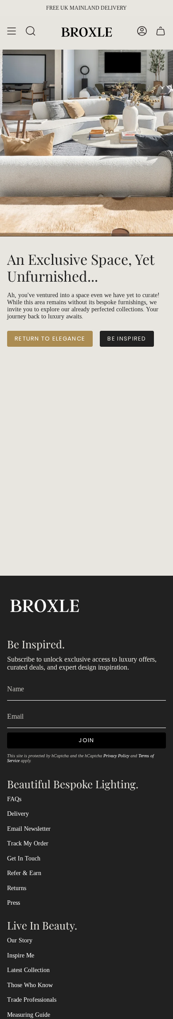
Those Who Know (30, 985)
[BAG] (160, 31)
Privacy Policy (116, 755)
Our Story (19, 940)
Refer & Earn (24, 873)
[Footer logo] (45, 605)
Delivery (18, 813)
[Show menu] (11, 31)
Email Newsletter (29, 828)
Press (13, 902)
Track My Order (27, 843)
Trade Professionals (31, 999)
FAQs (14, 799)
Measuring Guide (28, 1014)
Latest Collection (28, 970)
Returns (16, 888)
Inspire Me (20, 955)
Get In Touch (23, 858)
